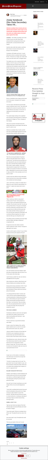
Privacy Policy (24, 453)
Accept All (21, 455)
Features (25, 15)
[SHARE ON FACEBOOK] (9, 443)
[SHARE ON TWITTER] (7, 443)
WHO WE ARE (37, 1)
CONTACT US (42, 1)
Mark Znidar (12, 14)
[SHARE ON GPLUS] (11, 443)
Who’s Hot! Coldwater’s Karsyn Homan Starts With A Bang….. (38, 65)
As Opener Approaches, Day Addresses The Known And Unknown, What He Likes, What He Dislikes (41, 36)
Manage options (24, 458)
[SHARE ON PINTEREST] (13, 443)
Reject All (27, 455)
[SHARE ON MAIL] (7, 444)
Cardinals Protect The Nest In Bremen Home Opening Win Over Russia (41, 18)
